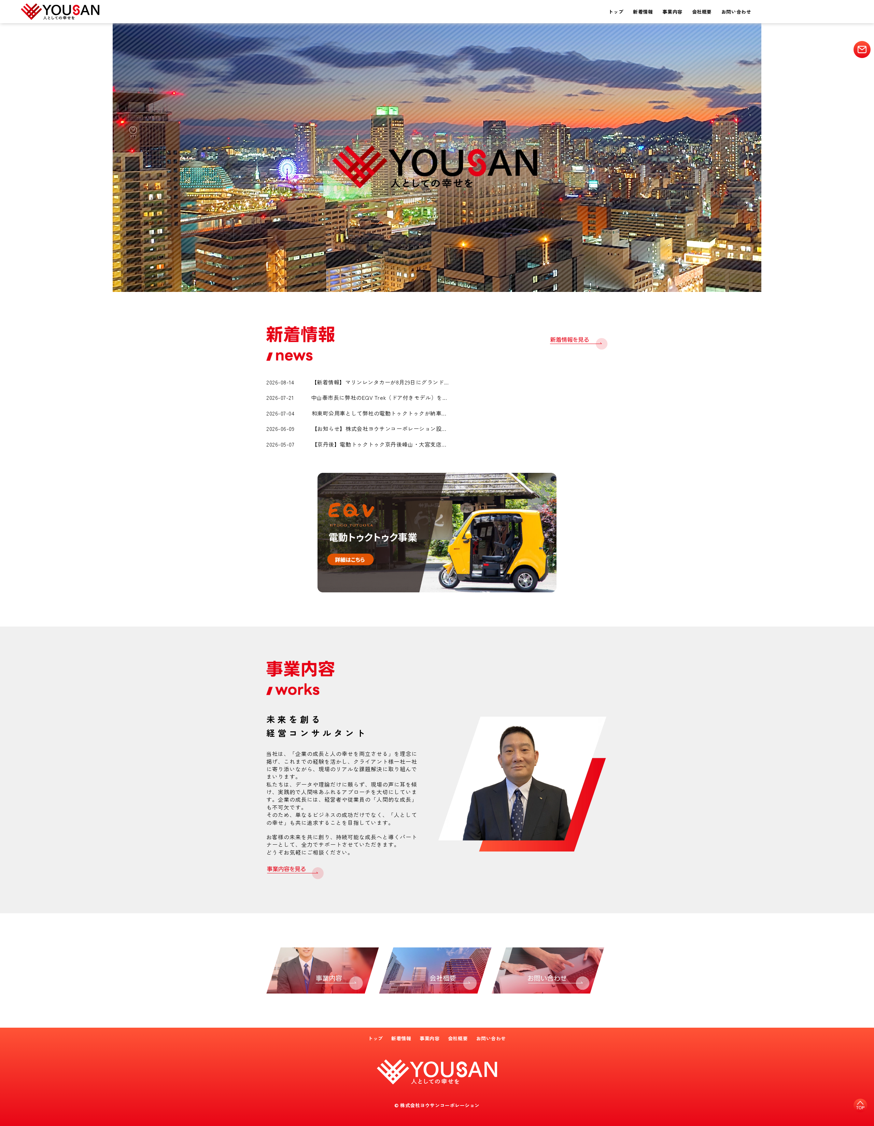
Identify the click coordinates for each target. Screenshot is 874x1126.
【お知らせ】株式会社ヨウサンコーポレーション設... (379, 428)
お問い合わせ (736, 11)
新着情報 (643, 11)
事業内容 (672, 11)
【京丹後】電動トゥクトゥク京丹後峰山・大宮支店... (379, 444)
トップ (615, 11)
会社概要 (702, 11)
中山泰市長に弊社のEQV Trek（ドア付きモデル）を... (379, 397)
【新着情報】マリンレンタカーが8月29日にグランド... (380, 382)
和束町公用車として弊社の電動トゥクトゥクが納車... (379, 413)
